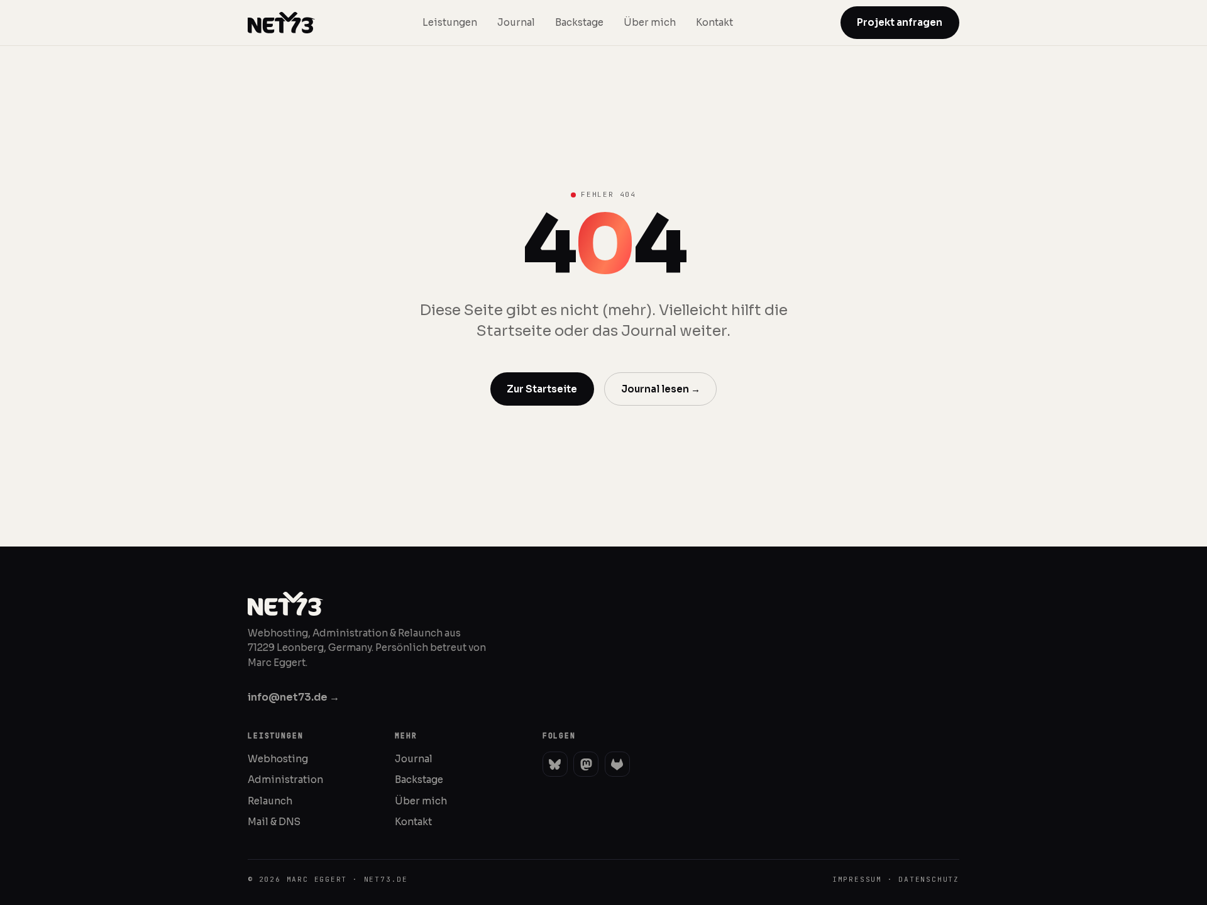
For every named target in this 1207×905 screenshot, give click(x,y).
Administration (285, 780)
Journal (516, 22)
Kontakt (714, 22)
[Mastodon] (585, 764)
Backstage (579, 22)
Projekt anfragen (899, 22)
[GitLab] (617, 764)
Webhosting (278, 759)
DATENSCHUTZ (928, 879)
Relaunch (270, 801)
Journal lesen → (660, 389)
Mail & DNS (274, 822)
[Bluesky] (555, 764)
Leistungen (449, 22)
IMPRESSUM (857, 879)
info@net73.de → (293, 697)
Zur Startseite (542, 389)
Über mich (650, 22)
